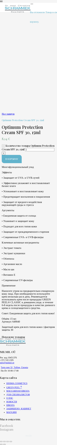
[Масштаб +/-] (1, 441)
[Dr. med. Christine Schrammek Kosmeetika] (18, 11)
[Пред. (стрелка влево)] (1, 444)
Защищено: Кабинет (18, 409)
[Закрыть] (32, 3)
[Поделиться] (7, 441)
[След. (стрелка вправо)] (4, 444)
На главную (8, 113)
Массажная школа (17, 391)
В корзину (11, 159)
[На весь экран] (4, 441)
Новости (11, 402)
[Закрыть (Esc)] (11, 441)
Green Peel (14, 387)
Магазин (11, 412)
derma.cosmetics (16, 383)
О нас (9, 398)
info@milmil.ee (7, 363)
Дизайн (28, 435)
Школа (10, 405)
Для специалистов (18, 394)
